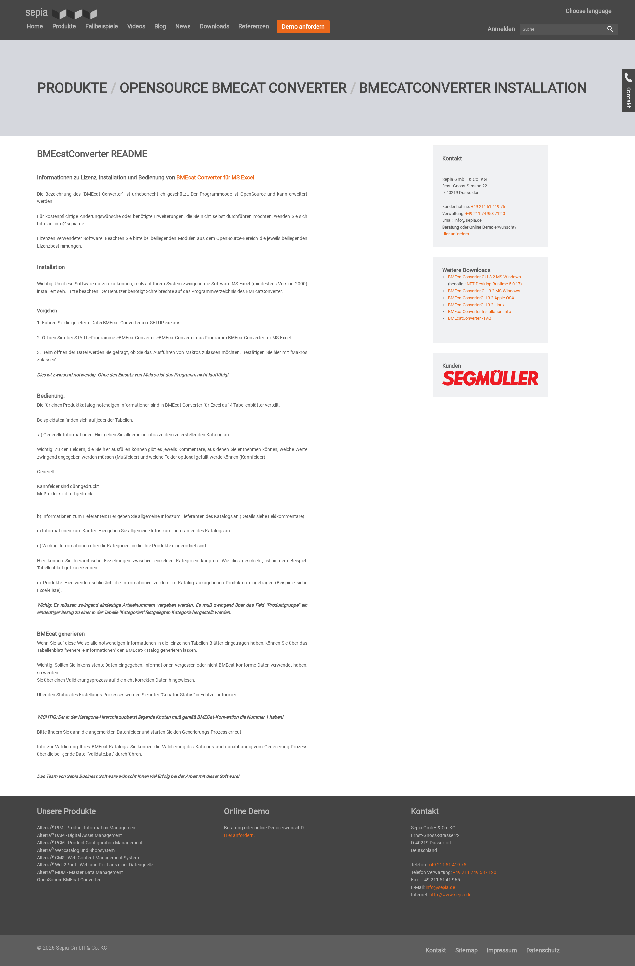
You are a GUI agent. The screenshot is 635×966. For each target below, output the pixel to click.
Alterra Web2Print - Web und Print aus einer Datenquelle (95, 864)
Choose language (589, 10)
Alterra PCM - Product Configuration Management (90, 842)
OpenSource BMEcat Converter (233, 88)
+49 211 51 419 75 (488, 206)
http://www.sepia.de (450, 894)
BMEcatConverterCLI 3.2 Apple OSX (481, 297)
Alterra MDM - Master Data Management (80, 872)
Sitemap (466, 950)
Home (35, 26)
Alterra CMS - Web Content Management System (88, 857)
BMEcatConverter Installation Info (479, 311)
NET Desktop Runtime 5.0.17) (494, 283)
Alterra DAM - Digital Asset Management (79, 835)
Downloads (214, 26)
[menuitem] (588, 11)
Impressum (502, 950)
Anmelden (501, 28)
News (182, 26)
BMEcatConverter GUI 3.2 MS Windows (484, 276)
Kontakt (436, 950)
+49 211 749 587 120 (474, 872)
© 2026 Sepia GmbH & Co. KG (72, 948)
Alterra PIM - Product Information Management (87, 827)
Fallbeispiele (101, 26)
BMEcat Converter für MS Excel (216, 177)
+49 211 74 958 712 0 (485, 213)
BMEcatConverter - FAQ (469, 318)
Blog (160, 26)
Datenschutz (543, 950)
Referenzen (253, 26)
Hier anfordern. (456, 233)
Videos (136, 26)
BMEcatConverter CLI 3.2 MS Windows (484, 290)
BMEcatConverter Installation (473, 88)
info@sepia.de (440, 887)
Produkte (64, 26)
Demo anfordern (303, 26)
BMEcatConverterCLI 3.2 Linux (476, 304)
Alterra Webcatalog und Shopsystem (76, 850)
